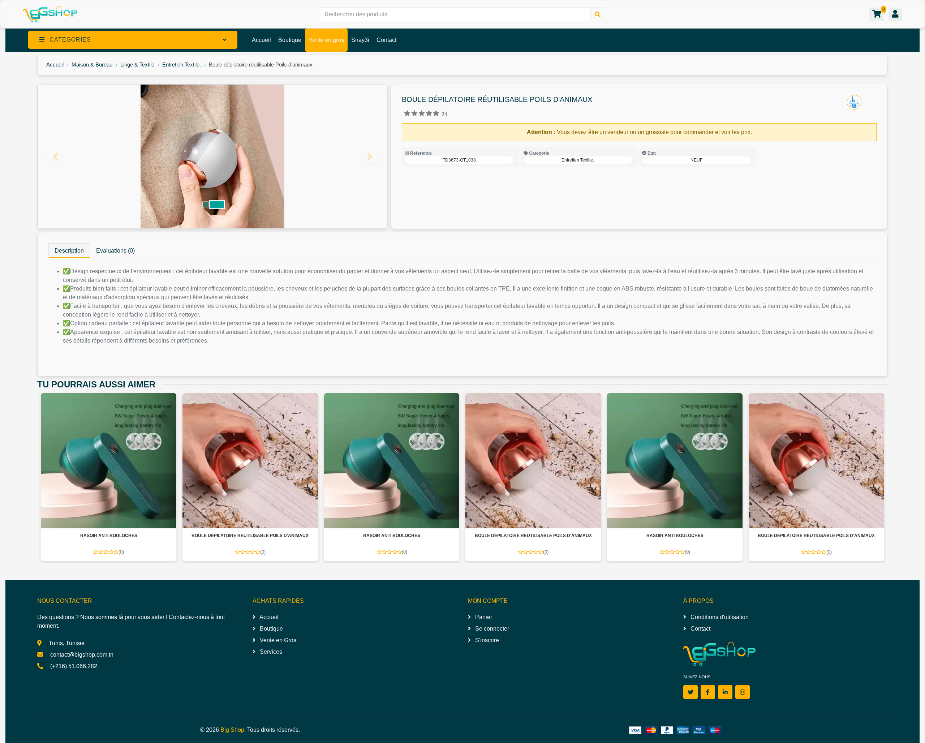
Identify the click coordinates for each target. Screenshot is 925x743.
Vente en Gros (277, 640)
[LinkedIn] (725, 692)
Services (270, 652)
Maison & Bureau (92, 64)
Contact (386, 40)
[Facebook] (708, 692)
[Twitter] (690, 692)
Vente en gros (326, 40)
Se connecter (491, 629)
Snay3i (360, 40)
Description (69, 251)
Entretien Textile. (181, 64)
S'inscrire (486, 640)
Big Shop (232, 730)
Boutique (289, 40)
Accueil (261, 40)
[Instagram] (742, 692)
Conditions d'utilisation (719, 617)
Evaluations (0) (115, 251)
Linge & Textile (137, 64)
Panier (483, 617)
